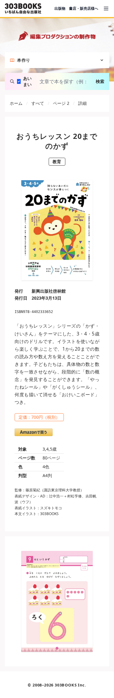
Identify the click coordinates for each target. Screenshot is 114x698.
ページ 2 (61, 103)
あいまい (27, 81)
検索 (100, 81)
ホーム (16, 103)
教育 (57, 161)
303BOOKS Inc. (70, 685)
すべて (37, 103)
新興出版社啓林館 (49, 291)
